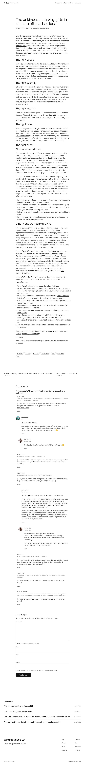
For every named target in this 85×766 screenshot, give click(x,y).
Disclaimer (58, 3)
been (49, 36)
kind (32, 38)
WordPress (78, 761)
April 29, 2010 (20, 454)
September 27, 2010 (22, 592)
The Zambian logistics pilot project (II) (18, 706)
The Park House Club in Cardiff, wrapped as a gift (40, 331)
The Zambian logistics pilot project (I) (18, 711)
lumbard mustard (22, 136)
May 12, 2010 (20, 554)
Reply (18, 411)
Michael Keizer (25, 28)
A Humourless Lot (11, 3)
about (59, 36)
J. (21, 419)
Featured (41, 28)
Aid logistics (20, 353)
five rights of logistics (57, 53)
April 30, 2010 (20, 473)
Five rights (27, 353)
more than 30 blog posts (51, 277)
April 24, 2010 (20, 396)
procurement (60, 353)
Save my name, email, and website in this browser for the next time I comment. (37, 670)
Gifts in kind (36, 353)
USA (18, 356)
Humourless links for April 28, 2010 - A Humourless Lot (31, 456)
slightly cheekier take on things (34, 320)
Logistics (46, 28)
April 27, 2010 (24, 417)
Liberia (53, 353)
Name (18, 647)
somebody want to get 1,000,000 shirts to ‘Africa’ (41, 256)
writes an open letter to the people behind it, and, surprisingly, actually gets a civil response (44, 290)
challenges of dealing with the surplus (51, 89)
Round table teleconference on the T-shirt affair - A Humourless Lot (34, 475)
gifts (27, 38)
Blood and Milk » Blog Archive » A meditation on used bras (32, 556)
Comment (19, 622)
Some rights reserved (30, 333)
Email (17, 654)
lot (42, 36)
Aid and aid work (34, 28)
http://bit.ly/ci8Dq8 (23, 408)
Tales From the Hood (38, 43)
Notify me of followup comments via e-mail (28, 643)
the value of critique (51, 286)
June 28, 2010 (20, 573)
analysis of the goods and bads (27, 258)
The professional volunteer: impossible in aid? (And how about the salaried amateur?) (37, 717)
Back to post (20, 341)
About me (78, 3)
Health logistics (45, 353)
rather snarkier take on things (47, 263)
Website (18, 662)
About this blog (68, 3)
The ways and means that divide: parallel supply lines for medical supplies (32, 722)
